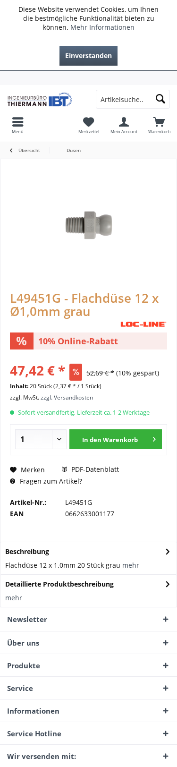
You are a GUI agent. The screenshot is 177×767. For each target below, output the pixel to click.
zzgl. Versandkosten (67, 397)
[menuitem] (88, 78)
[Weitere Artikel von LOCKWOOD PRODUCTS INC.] (143, 324)
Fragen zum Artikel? (50, 481)
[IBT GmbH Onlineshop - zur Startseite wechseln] (44, 99)
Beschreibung (27, 551)
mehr (130, 565)
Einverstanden (88, 55)
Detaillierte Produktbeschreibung (59, 584)
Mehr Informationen (102, 27)
